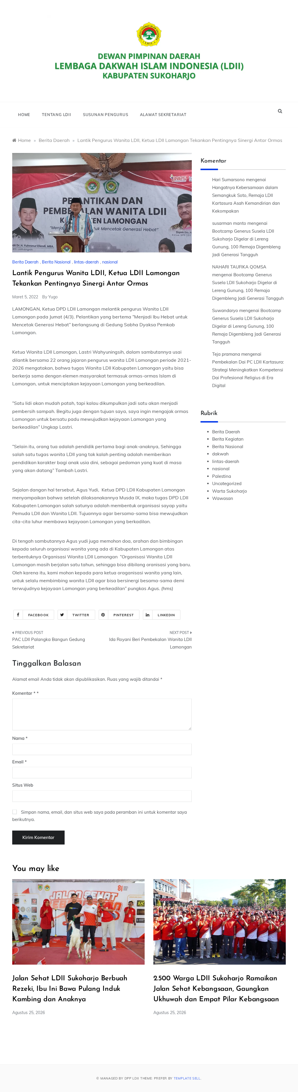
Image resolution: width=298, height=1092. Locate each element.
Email (19, 762)
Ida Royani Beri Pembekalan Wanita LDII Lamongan (150, 643)
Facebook (38, 615)
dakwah (220, 454)
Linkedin (166, 615)
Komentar (24, 693)
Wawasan (222, 498)
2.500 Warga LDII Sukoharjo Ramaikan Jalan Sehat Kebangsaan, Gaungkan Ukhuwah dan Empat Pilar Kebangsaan (216, 989)
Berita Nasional (56, 262)
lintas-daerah (86, 262)
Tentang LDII (56, 114)
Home (24, 114)
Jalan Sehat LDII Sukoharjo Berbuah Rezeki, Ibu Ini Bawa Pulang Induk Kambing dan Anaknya (69, 989)
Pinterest (123, 615)
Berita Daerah (25, 262)
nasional (110, 262)
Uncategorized (227, 483)
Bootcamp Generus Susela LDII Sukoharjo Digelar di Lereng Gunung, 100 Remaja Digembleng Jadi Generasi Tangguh (246, 326)
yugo (53, 297)
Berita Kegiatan (228, 439)
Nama (20, 738)
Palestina (221, 476)
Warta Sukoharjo (229, 491)
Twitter (81, 615)
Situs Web (22, 785)
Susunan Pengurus (105, 114)
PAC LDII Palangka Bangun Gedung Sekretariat (48, 643)
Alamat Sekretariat (163, 114)
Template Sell (187, 1078)
